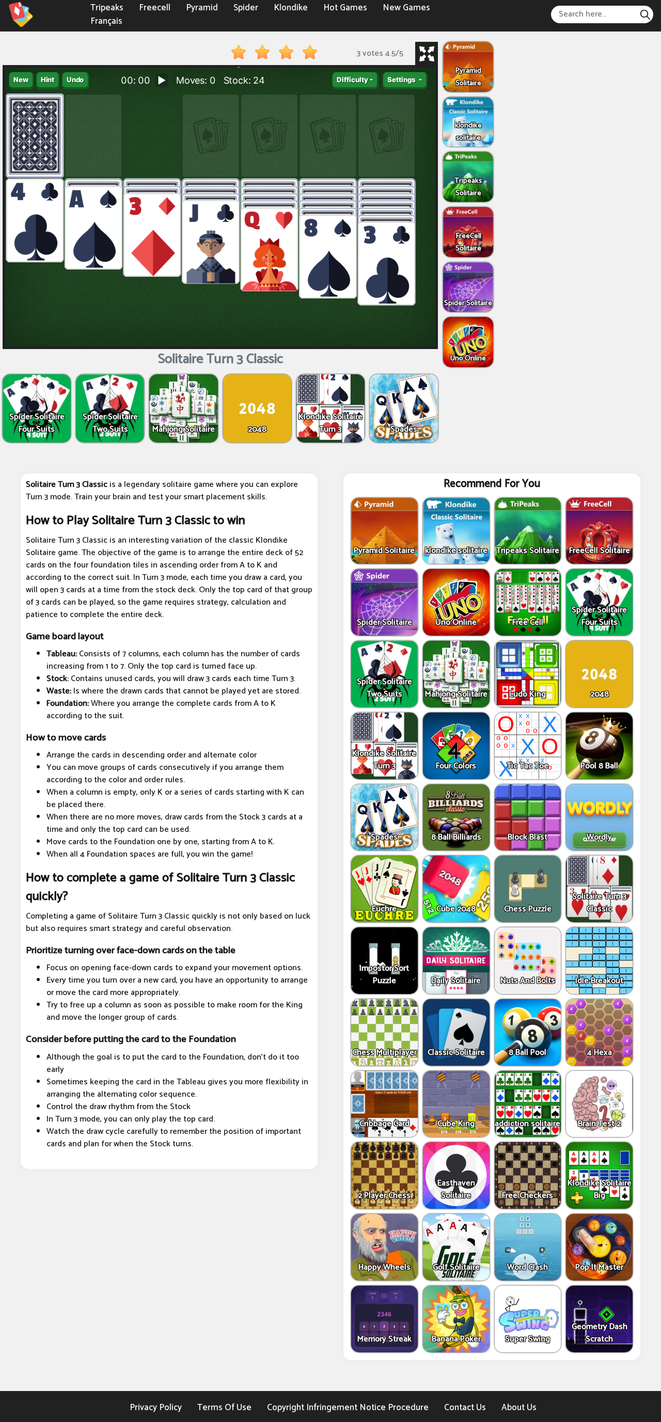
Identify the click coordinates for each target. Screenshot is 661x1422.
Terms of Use (224, 1407)
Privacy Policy (156, 1407)
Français (106, 20)
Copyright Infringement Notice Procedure (348, 1407)
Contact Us (465, 1407)
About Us (519, 1407)
